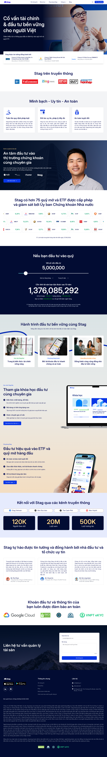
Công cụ (63, 2)
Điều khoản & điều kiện (44, 691)
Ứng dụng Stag (53, 2)
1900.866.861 (77, 686)
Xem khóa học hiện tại (11, 423)
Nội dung (64, 641)
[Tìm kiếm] (92, 2)
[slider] (26, 273)
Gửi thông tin (79, 658)
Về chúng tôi (34, 2)
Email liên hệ (65, 635)
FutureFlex (40, 685)
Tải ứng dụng (99, 2)
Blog (70, 2)
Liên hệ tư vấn (11, 180)
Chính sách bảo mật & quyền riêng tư (47, 694)
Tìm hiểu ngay (9, 482)
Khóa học (42, 2)
